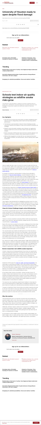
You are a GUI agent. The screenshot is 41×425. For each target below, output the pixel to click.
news (3, 8)
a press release (14, 221)
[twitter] (20, 24)
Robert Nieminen (5, 109)
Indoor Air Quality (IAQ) (6, 91)
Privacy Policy (4, 423)
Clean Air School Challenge (15, 174)
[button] (3, 3)
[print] (38, 24)
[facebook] (16, 24)
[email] (24, 24)
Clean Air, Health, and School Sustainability (25, 262)
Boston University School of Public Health (27, 187)
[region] (20, 423)
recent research (25, 182)
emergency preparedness (7, 205)
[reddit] (22, 24)
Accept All (36, 422)
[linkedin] (18, 24)
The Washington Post (26, 194)
